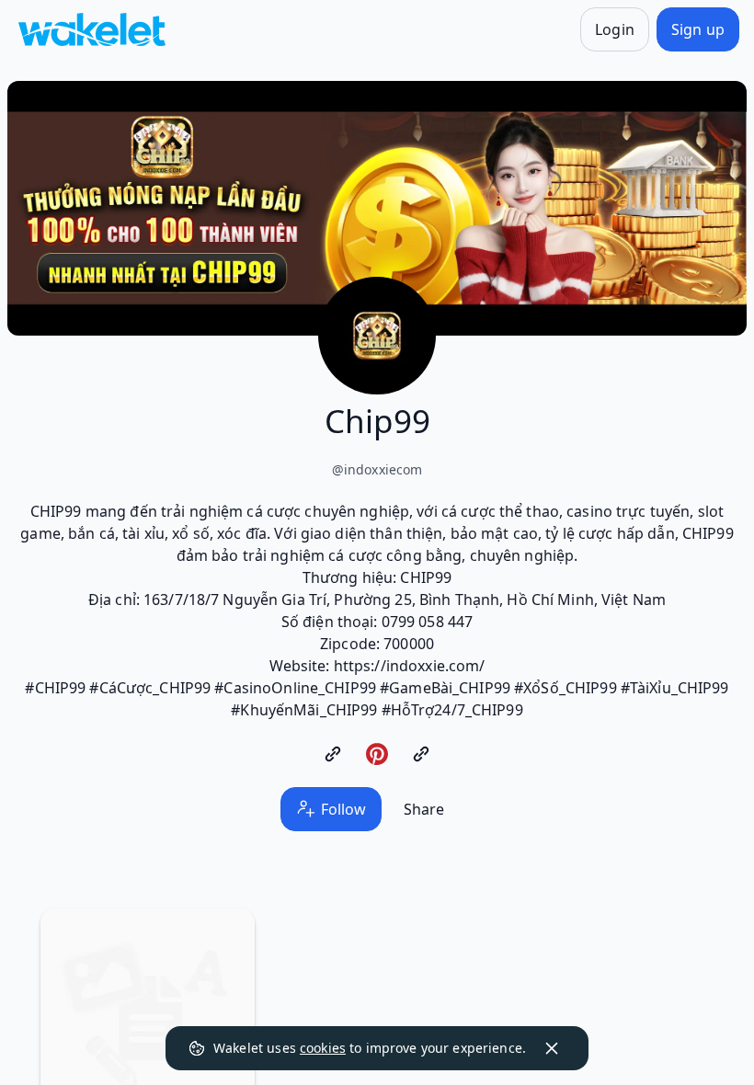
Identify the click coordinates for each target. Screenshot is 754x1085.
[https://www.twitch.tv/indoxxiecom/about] (421, 754)
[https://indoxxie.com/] (333, 754)
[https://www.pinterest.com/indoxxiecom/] (377, 754)
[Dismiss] (551, 1048)
